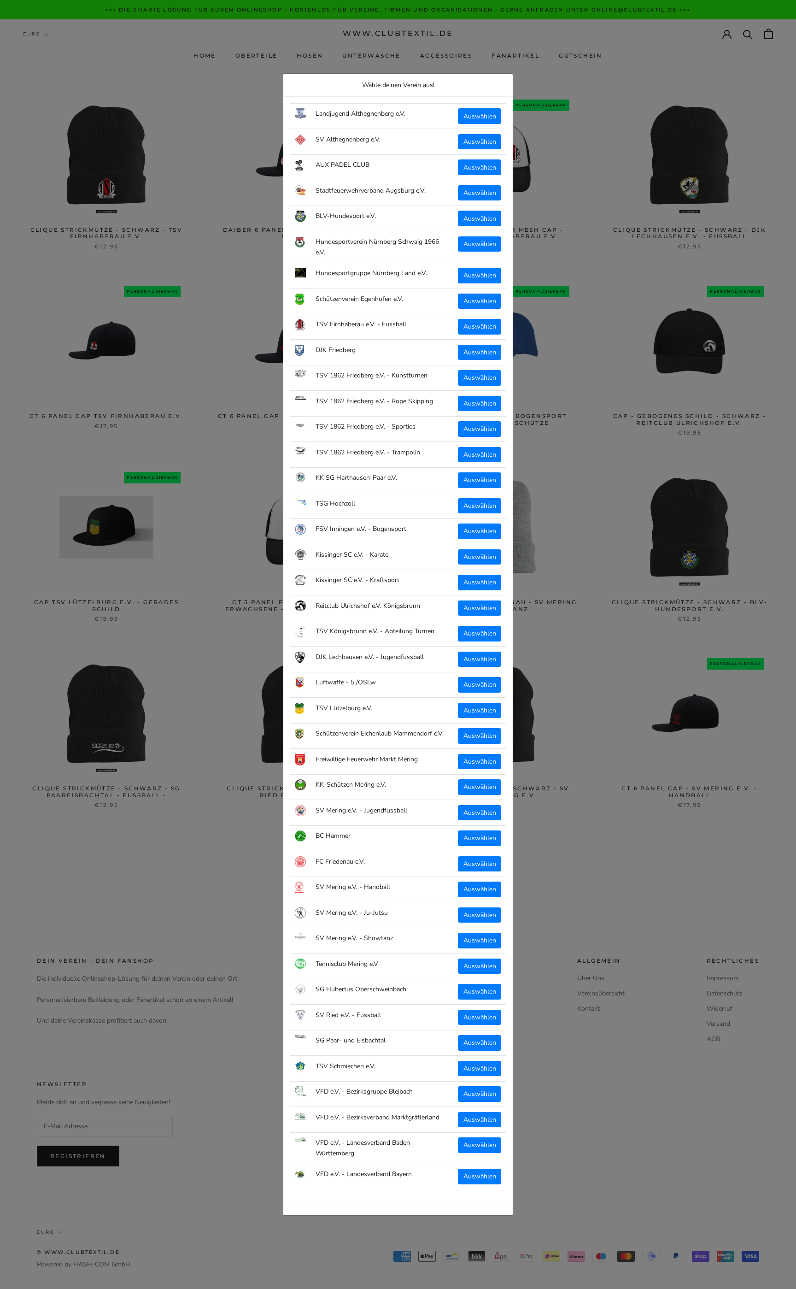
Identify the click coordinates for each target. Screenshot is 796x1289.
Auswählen (479, 116)
